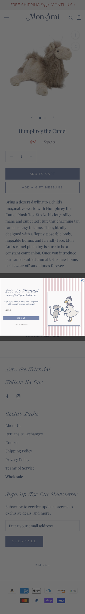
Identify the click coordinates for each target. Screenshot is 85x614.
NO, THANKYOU (21, 324)
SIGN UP (21, 318)
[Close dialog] (82, 280)
